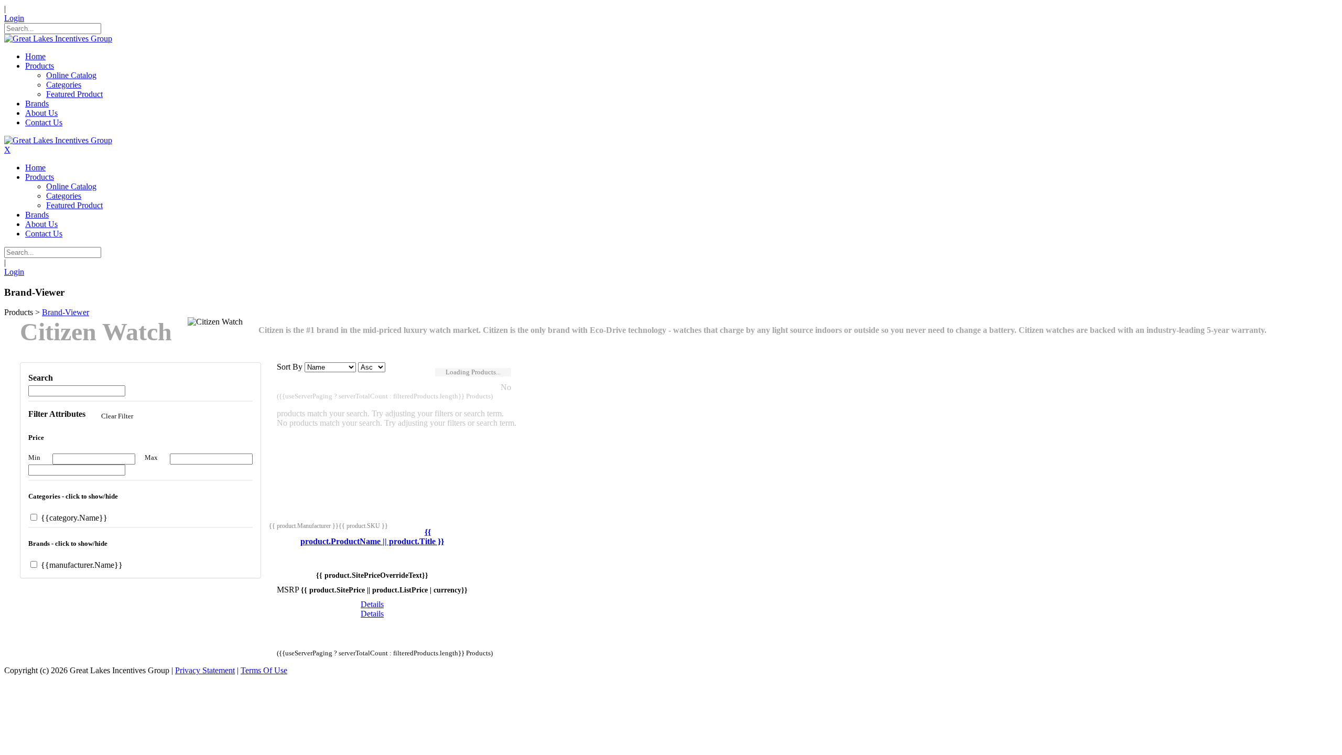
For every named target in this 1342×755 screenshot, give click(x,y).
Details (372, 604)
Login (14, 18)
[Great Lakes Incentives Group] (58, 38)
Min (34, 457)
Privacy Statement (205, 670)
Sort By (289, 366)
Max (151, 457)
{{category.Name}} (73, 517)
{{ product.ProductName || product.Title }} (372, 536)
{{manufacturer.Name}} (81, 564)
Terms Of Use (264, 670)
